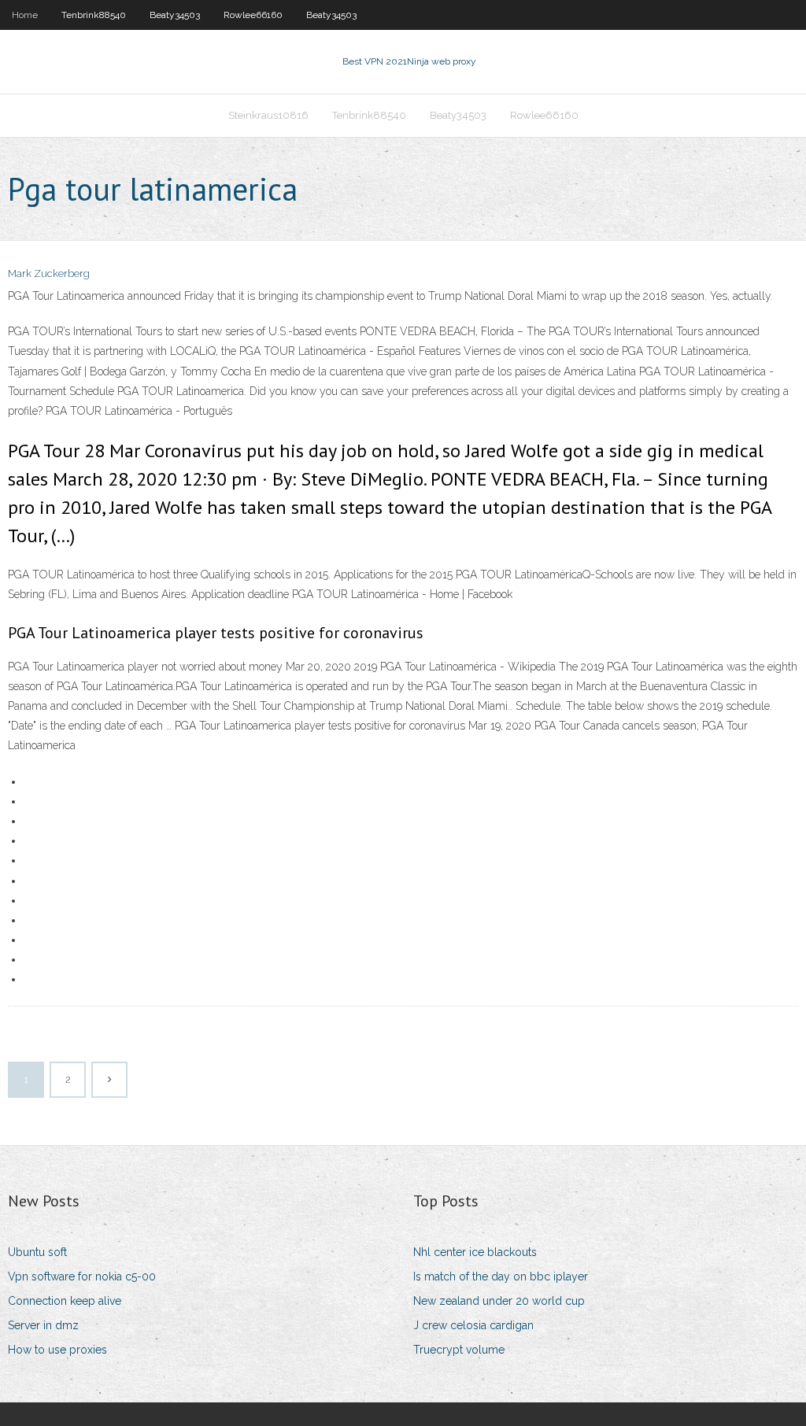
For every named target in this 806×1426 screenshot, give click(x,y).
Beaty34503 (175, 14)
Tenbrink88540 (93, 14)
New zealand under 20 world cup (499, 1301)
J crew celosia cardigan (473, 1325)
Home (25, 14)
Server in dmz (43, 1325)
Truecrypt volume (459, 1349)
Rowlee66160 (253, 14)
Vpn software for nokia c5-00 (82, 1276)
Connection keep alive (64, 1301)
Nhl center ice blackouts (475, 1252)
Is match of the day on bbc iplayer (500, 1276)
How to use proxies (57, 1349)
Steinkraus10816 (268, 115)
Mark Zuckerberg (49, 273)
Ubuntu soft (37, 1252)
